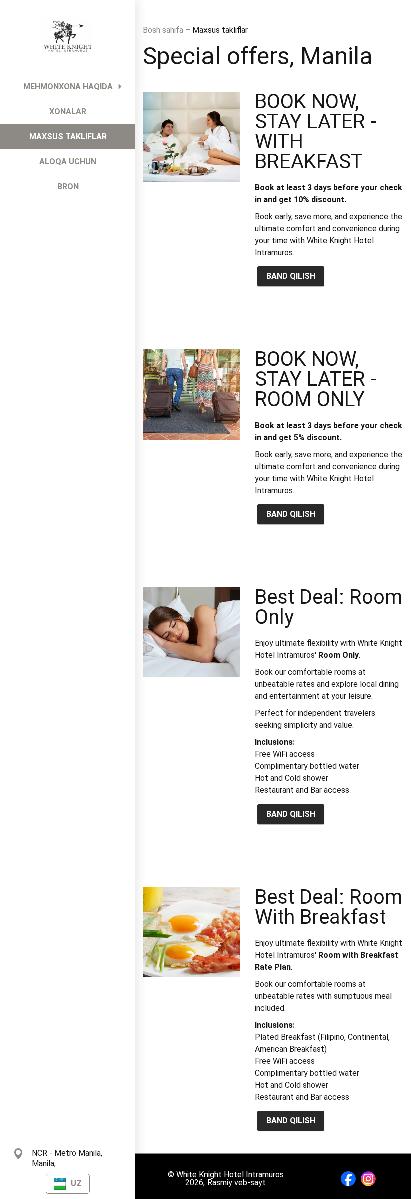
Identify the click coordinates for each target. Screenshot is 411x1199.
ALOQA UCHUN (67, 161)
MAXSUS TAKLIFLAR (68, 136)
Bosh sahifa (164, 30)
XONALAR (67, 111)
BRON (68, 186)
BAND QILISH (290, 276)
